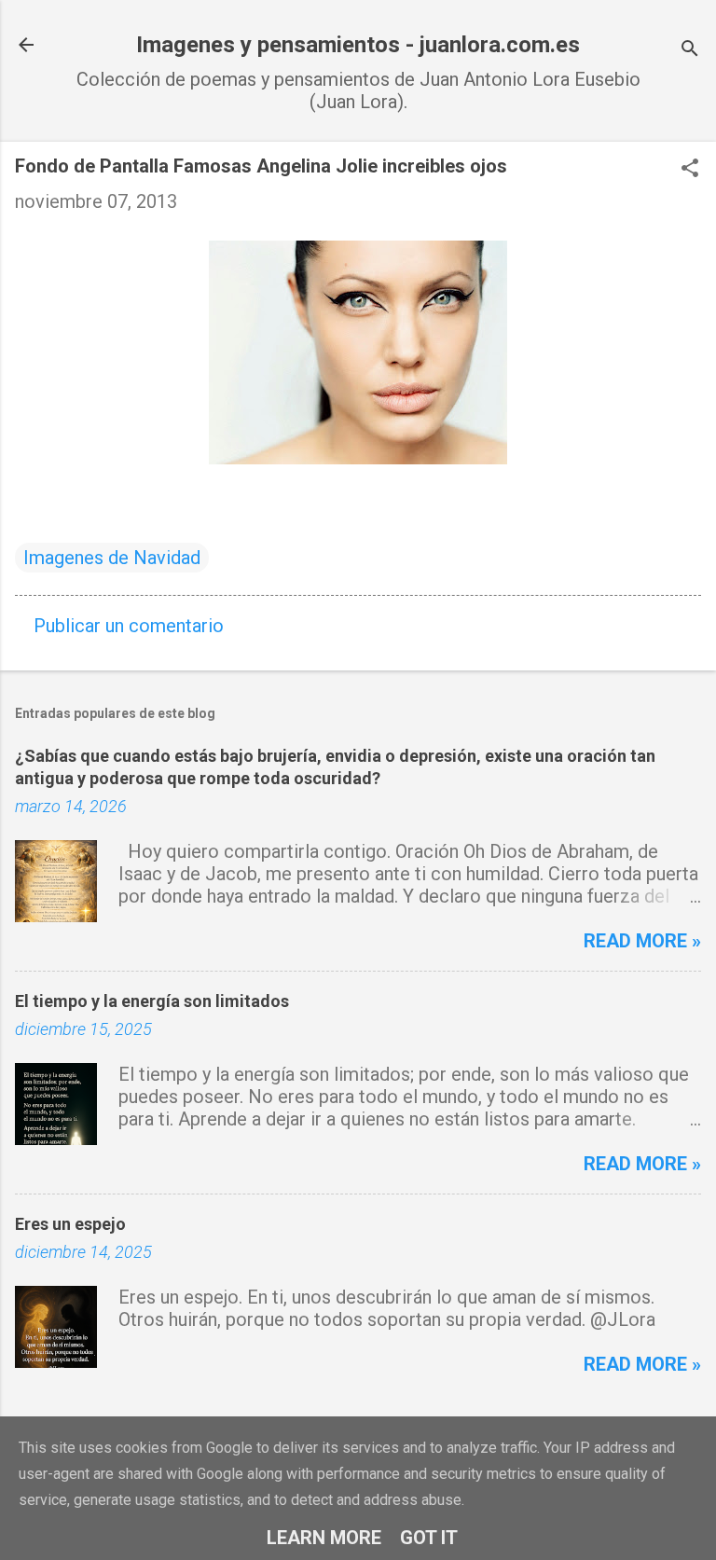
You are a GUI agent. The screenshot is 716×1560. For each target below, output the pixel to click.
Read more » (642, 941)
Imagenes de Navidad (111, 557)
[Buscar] (690, 50)
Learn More (324, 1537)
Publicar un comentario (129, 625)
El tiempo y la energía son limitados (152, 1001)
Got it (429, 1537)
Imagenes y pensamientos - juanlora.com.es (358, 45)
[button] (690, 170)
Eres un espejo (70, 1224)
